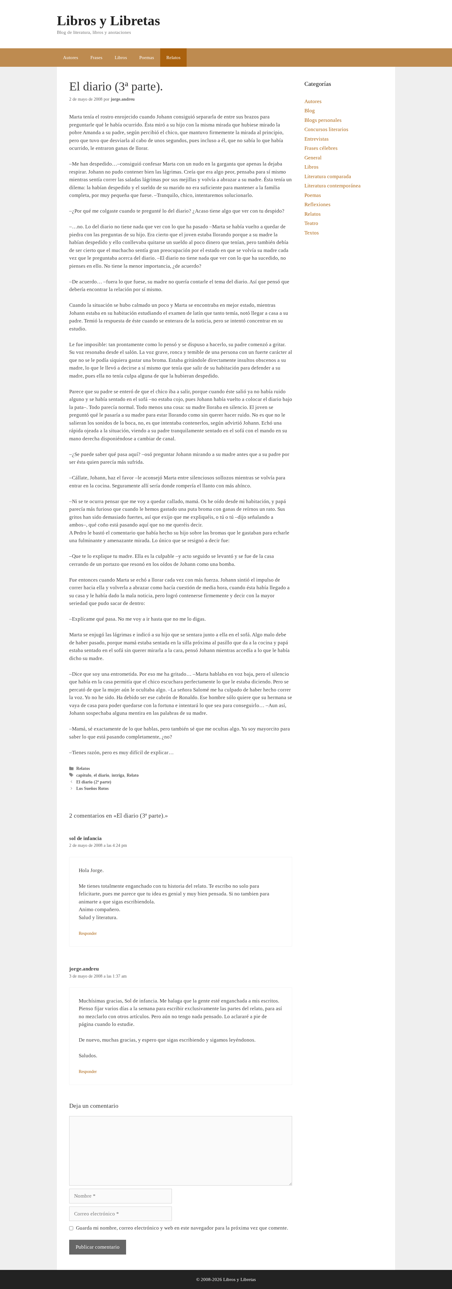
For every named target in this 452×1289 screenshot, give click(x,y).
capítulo (83, 775)
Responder (88, 933)
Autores (70, 57)
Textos (311, 233)
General (313, 158)
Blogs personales (323, 120)
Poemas (146, 57)
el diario (101, 775)
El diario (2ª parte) (93, 781)
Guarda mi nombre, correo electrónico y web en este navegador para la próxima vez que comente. (182, 1228)
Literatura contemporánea (332, 186)
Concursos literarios (326, 129)
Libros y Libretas (108, 20)
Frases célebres (321, 148)
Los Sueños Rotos (92, 788)
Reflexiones (317, 204)
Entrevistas (316, 139)
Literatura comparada (327, 176)
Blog (309, 111)
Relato (133, 775)
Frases (96, 57)
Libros (121, 57)
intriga (118, 775)
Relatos (173, 57)
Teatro (311, 223)
